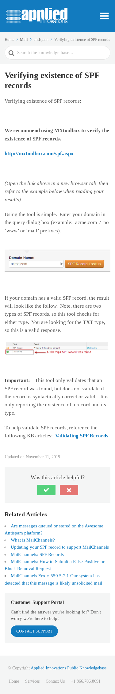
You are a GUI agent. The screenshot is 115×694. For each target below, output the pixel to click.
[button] (46, 490)
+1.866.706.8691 (86, 681)
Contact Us (55, 681)
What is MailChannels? (33, 540)
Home (14, 681)
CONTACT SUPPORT (34, 631)
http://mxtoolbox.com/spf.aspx (39, 153)
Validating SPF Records (81, 436)
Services (32, 681)
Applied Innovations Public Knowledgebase (68, 668)
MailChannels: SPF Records (37, 554)
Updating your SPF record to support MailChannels (60, 547)
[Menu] (104, 16)
